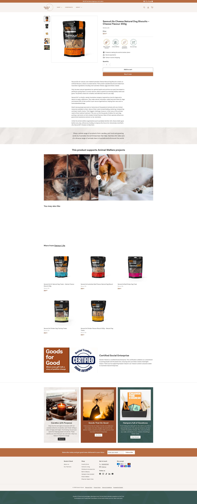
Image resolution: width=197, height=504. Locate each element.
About (78, 7)
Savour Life (106, 28)
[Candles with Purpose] (61, 405)
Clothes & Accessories (88, 469)
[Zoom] (74, 39)
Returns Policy (88, 487)
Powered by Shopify (118, 487)
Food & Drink (85, 464)
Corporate (69, 7)
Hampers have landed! (88, 474)
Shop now (61, 439)
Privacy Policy (97, 487)
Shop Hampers (135, 437)
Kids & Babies (85, 476)
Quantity (106, 61)
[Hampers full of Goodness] (135, 405)
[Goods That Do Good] (98, 405)
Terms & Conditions (107, 487)
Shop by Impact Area (87, 479)
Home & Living (86, 467)
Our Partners (67, 467)
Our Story (98, 435)
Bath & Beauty (86, 471)
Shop (59, 7)
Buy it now (128, 74)
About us (66, 464)
